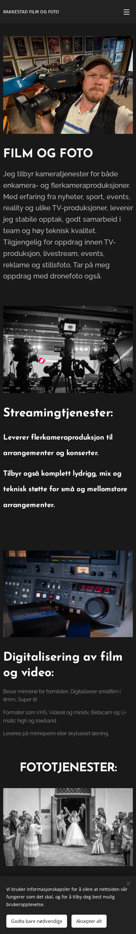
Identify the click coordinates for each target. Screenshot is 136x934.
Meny (126, 11)
